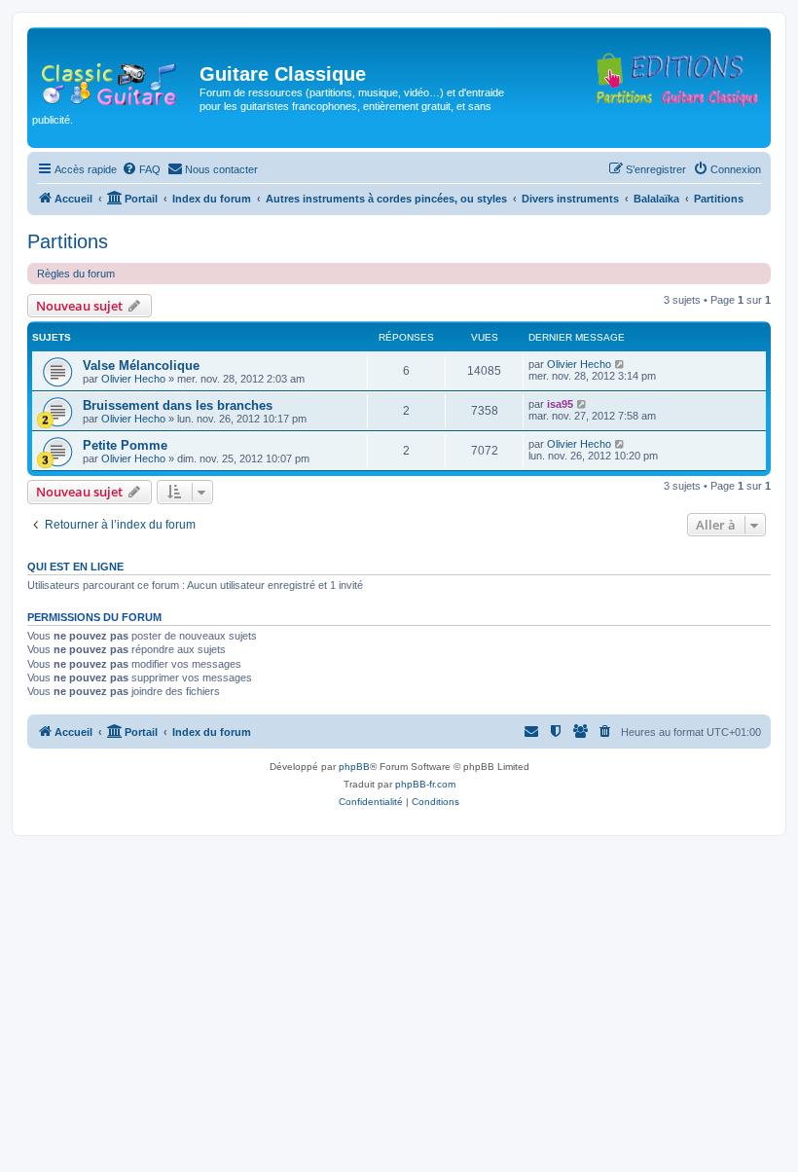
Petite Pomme (125, 445)
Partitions (67, 241)
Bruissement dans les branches (177, 405)
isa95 (560, 404)
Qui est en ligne (75, 566)
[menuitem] (141, 169)
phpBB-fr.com (425, 784)
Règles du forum (76, 273)
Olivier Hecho (133, 379)
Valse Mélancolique (141, 365)
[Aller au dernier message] (620, 364)
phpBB (354, 766)
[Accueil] (116, 80)
